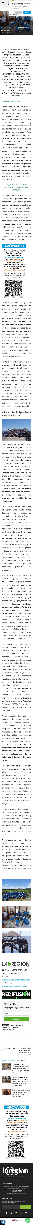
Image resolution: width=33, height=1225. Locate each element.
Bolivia (12, 1025)
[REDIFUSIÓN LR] (16, 994)
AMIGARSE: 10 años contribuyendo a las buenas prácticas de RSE (25, 1051)
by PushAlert (14, 14)
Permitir (27, 12)
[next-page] (6, 1101)
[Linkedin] (22, 41)
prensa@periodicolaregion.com (16, 979)
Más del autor (21, 1060)
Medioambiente (7, 1027)
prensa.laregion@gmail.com (14, 986)
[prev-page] (3, 1101)
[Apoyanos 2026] (16, 1159)
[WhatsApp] (18, 41)
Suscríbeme (26, 1207)
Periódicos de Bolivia (8, 1029)
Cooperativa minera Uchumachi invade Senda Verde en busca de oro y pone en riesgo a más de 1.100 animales (20, 1069)
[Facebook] (9, 41)
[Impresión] (26, 41)
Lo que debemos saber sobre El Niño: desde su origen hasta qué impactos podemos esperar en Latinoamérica (21, 1081)
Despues (18, 12)
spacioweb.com (22, 1193)
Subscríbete (16, 1019)
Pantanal (15, 1027)
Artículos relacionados (8, 1060)
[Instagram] (11, 1213)
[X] (13, 41)
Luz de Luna (19, 1025)
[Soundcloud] (16, 1213)
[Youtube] (26, 1213)
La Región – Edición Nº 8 (9, 1049)
